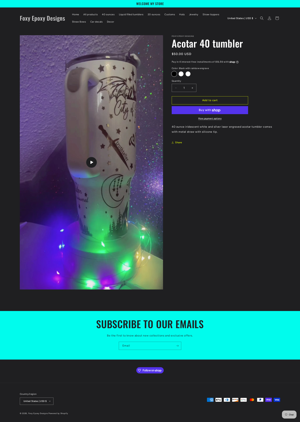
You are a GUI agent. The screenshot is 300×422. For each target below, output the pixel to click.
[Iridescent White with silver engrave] (188, 74)
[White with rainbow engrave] (181, 74)
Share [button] (178, 142)
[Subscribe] (177, 346)
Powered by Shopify (58, 413)
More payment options (210, 118)
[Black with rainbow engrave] (174, 74)
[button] (262, 18)
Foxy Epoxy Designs (38, 413)
